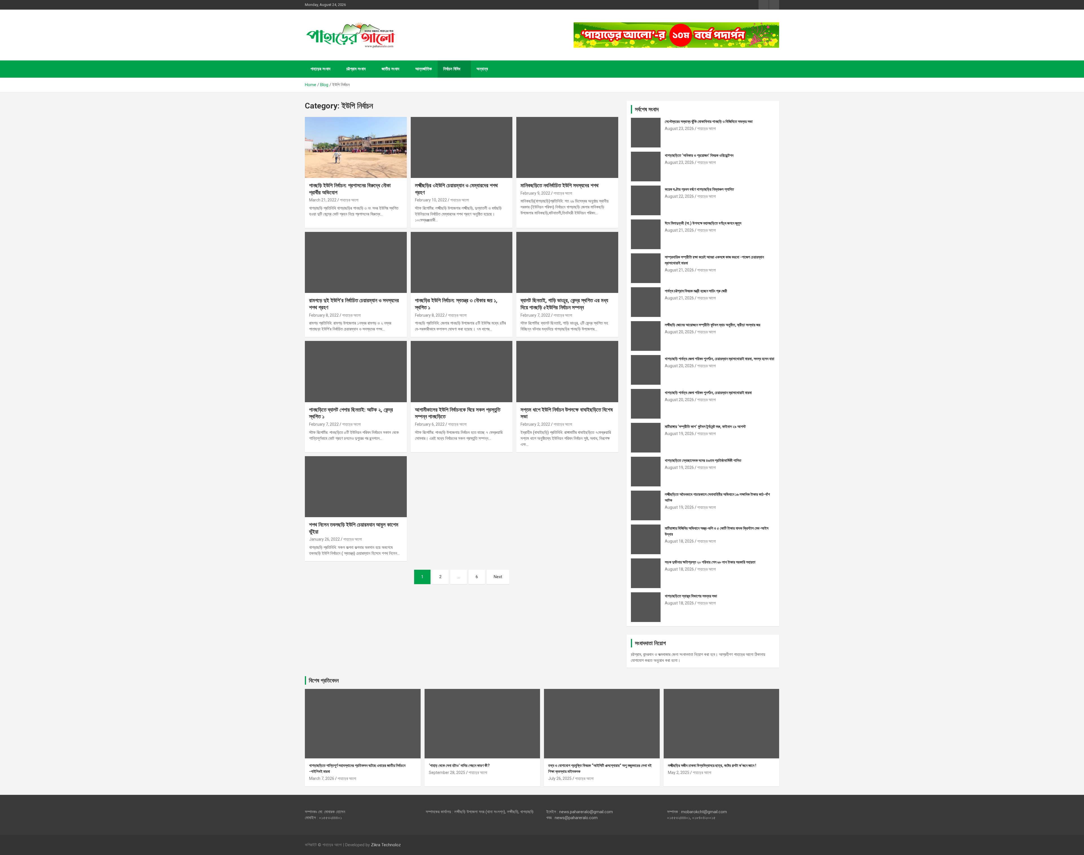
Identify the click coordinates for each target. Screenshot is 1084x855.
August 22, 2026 (679, 196)
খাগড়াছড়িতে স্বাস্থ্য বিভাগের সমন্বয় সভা (691, 596)
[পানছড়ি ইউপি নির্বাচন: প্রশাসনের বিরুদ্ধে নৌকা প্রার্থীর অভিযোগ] (356, 147)
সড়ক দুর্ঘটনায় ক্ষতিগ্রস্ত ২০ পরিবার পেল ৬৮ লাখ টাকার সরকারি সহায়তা (710, 562)
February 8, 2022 (324, 315)
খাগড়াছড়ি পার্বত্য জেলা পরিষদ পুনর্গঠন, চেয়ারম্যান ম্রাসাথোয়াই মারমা (708, 392)
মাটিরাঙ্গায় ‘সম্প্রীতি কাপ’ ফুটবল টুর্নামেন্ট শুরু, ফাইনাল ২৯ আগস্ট (705, 426)
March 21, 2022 (322, 200)
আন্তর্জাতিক (423, 68)
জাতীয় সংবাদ (390, 68)
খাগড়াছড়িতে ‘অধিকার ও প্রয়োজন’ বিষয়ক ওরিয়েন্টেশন (699, 155)
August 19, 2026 (679, 433)
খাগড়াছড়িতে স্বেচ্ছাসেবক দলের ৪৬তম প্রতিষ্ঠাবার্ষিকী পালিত (703, 460)
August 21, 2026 (679, 230)
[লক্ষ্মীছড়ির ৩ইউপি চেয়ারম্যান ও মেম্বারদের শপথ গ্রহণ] (461, 147)
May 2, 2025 (678, 772)
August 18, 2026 (679, 541)
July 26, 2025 (560, 778)
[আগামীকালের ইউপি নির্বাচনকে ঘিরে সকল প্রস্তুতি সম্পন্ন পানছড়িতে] (461, 372)
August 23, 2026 (679, 128)
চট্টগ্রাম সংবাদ (356, 68)
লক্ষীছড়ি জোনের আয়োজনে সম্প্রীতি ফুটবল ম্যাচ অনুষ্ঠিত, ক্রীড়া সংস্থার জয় (712, 325)
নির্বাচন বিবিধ (451, 68)
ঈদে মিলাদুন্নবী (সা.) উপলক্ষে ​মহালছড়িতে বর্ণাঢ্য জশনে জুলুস (703, 223)
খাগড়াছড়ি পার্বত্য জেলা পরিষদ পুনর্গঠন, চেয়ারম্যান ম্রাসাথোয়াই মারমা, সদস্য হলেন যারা (719, 358)
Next (498, 576)
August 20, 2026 (679, 332)
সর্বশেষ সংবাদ (647, 109)
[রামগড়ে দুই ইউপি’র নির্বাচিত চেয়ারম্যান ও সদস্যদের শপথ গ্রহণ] (356, 262)
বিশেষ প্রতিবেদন (324, 680)
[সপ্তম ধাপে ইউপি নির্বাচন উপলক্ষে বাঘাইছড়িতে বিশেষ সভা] (567, 372)
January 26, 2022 (324, 539)
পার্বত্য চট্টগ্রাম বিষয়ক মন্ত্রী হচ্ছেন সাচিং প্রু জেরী (696, 291)
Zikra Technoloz (386, 844)
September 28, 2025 (447, 772)
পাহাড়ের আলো (349, 200)
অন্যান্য (482, 68)
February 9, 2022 (535, 193)
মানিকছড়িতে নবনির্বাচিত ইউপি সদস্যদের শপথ (559, 185)
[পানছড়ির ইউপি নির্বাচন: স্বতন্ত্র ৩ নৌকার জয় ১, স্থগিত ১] (461, 262)
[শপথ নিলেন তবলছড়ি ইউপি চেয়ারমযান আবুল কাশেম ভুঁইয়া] (356, 486)
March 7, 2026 (321, 778)
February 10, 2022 (431, 200)
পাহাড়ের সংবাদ (320, 68)
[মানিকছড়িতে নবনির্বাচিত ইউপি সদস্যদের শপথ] (567, 147)
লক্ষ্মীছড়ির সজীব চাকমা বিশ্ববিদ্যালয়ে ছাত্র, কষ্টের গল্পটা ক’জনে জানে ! (712, 765)
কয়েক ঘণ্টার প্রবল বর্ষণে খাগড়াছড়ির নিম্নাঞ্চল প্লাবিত (699, 189)
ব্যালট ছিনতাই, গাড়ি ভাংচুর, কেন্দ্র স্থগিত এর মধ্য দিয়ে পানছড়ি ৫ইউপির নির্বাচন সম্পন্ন (564, 304)
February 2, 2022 (535, 424)
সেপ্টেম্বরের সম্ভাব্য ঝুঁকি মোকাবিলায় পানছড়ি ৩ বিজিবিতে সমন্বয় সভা (709, 121)
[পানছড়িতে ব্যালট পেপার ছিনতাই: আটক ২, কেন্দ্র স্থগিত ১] (356, 372)
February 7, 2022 (535, 315)
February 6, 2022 (430, 424)
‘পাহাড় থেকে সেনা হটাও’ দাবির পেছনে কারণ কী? (459, 765)
